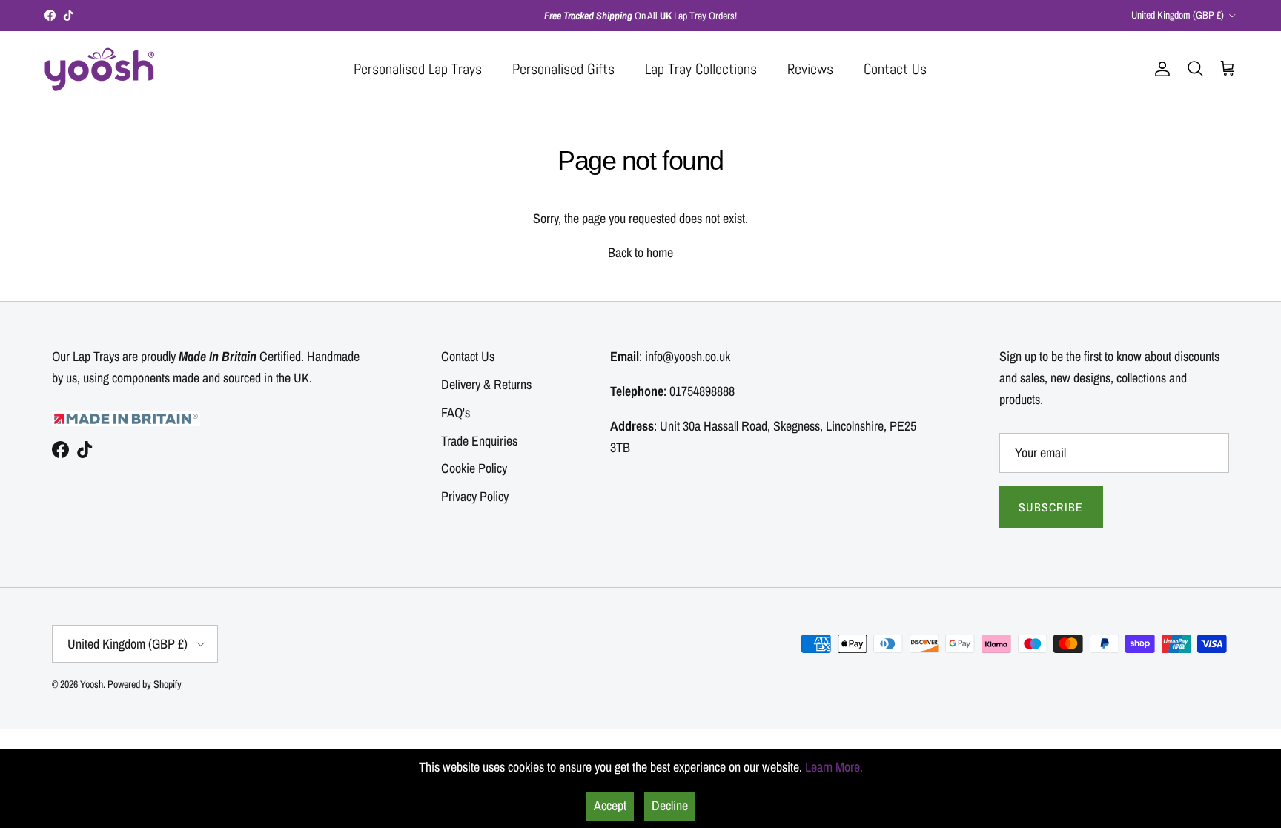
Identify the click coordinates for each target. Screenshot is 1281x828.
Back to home (640, 252)
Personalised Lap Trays (418, 69)
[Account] (1159, 69)
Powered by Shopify (144, 684)
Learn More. (834, 767)
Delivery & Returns (486, 384)
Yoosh (91, 684)
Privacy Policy (475, 496)
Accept (610, 805)
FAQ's (455, 412)
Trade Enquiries (479, 440)
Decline (670, 805)
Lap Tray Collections (701, 69)
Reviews (810, 69)
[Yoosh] (100, 69)
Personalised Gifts (563, 69)
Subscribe (1051, 507)
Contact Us (895, 69)
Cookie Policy (474, 468)
